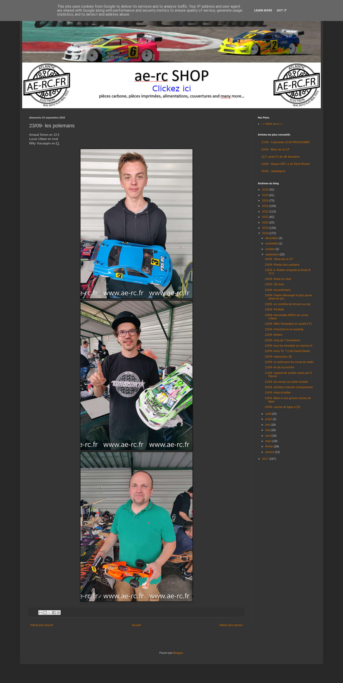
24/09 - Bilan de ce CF (275, 149)
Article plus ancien (231, 625)
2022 (265, 211)
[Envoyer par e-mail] (40, 612)
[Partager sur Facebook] (54, 612)
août (268, 413)
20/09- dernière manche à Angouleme (289, 387)
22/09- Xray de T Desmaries (282, 340)
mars (268, 441)
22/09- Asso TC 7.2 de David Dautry (287, 351)
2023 (265, 206)
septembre (272, 254)
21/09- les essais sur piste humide (286, 381)
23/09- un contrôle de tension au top (288, 304)
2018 (265, 233)
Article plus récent (41, 625)
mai (268, 430)
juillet (269, 419)
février (269, 446)
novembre (272, 243)
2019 (265, 228)
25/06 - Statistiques (273, 171)
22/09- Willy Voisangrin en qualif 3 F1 (288, 323)
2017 (265, 458)
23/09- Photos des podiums (282, 264)
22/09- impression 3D (278, 356)
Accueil (136, 625)
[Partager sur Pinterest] (58, 612)
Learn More (263, 10)
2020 (265, 222)
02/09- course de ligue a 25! (282, 407)
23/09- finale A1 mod (278, 279)
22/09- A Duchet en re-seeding (284, 329)
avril (268, 435)
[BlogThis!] (45, 612)
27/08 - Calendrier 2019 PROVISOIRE (285, 142)
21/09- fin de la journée (279, 367)
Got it (282, 10)
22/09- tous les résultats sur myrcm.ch (288, 345)
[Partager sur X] (49, 612)
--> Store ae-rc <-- (272, 123)
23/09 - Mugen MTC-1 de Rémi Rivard (285, 164)
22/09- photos (273, 334)
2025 (265, 195)
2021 (265, 217)
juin (268, 424)
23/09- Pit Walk (274, 309)
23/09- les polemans (278, 290)
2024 (265, 200)
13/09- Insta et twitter (278, 392)
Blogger (178, 653)
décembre (272, 238)
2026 (265, 189)
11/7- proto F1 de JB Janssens (280, 156)
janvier (270, 452)
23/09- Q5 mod (274, 284)
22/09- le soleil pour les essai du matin (289, 362)
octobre (270, 249)
